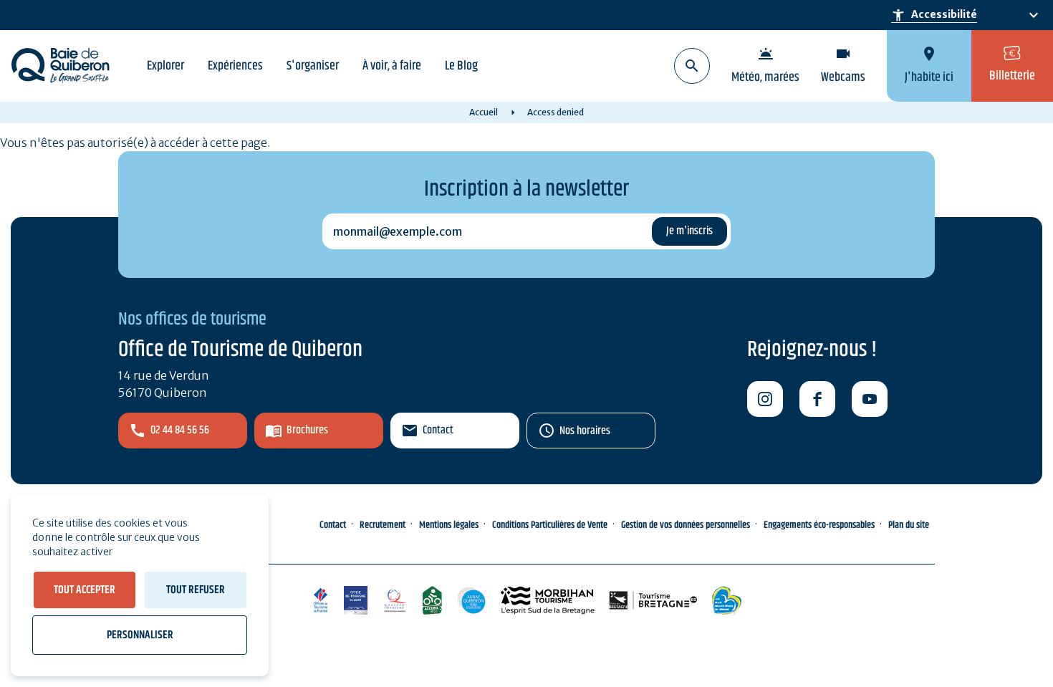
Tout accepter (84, 590)
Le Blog (461, 66)
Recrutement (382, 525)
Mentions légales (449, 525)
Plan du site (908, 525)
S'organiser (313, 66)
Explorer (165, 66)
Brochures (307, 430)
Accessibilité (934, 15)
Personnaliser (140, 635)
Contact (438, 430)
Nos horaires (584, 431)
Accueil (483, 112)
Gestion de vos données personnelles (685, 525)
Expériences (235, 66)
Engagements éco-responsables (819, 525)
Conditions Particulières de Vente (549, 525)
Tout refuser (195, 590)
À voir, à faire (391, 66)
